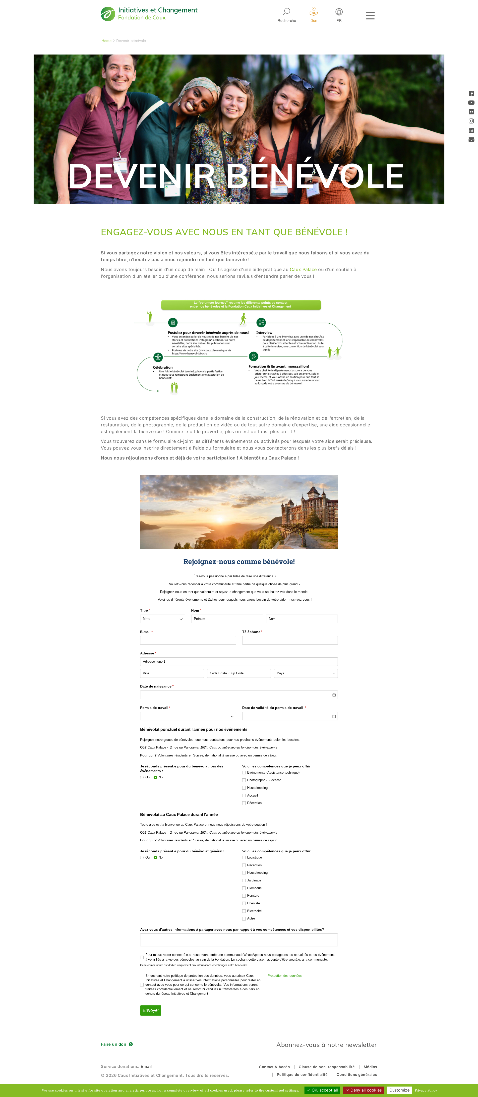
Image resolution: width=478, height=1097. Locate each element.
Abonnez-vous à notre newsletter (326, 1044)
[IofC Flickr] (471, 112)
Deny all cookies (365, 1090)
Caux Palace (304, 269)
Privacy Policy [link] (426, 1090)
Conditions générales (357, 1074)
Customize (399, 1090)
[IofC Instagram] (471, 121)
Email (146, 1066)
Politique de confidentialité (302, 1074)
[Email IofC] (472, 140)
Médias (370, 1067)
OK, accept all (324, 1090)
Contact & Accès (274, 1067)
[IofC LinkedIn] (471, 130)
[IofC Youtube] (471, 103)
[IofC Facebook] (471, 94)
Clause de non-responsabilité (327, 1067)
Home (107, 40)
